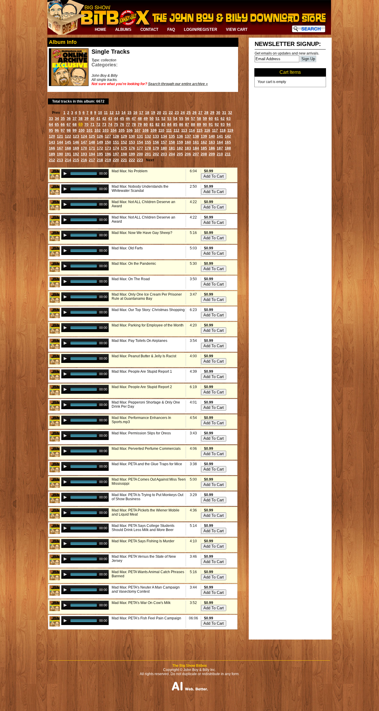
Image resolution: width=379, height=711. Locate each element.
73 (104, 124)
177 (140, 148)
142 (228, 136)
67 (69, 124)
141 (220, 136)
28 (206, 113)
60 (211, 119)
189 (52, 154)
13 (117, 113)
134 (164, 136)
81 (152, 124)
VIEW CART (237, 29)
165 (228, 142)
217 (92, 160)
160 (188, 142)
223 (140, 160)
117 (215, 130)
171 (92, 148)
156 (156, 142)
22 (171, 113)
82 (157, 124)
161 (196, 142)
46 (128, 119)
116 (207, 130)
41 (98, 119)
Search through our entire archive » (178, 84)
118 (223, 130)
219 (108, 160)
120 (52, 136)
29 (212, 113)
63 (229, 119)
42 (104, 119)
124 (84, 136)
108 (145, 130)
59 (205, 119)
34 (57, 119)
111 (169, 130)
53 (169, 119)
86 (181, 124)
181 (172, 148)
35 (63, 119)
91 (211, 124)
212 (52, 160)
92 (217, 124)
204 (172, 154)
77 (128, 124)
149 (100, 142)
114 (192, 130)
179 (156, 148)
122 (68, 136)
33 (51, 119)
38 (80, 119)
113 (184, 130)
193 (84, 154)
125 (92, 136)
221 (124, 160)
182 (180, 148)
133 (156, 136)
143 (52, 142)
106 (129, 130)
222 (132, 160)
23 (177, 113)
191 (68, 154)
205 (180, 154)
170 (84, 148)
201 (148, 154)
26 (194, 113)
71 (92, 124)
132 (148, 136)
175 (124, 148)
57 (193, 119)
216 (84, 160)
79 (140, 124)
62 (223, 119)
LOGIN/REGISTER (200, 29)
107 (137, 130)
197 (116, 154)
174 (116, 148)
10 (100, 113)
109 (153, 130)
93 (223, 124)
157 (164, 142)
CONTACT (149, 29)
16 (135, 113)
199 (132, 154)
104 (113, 130)
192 (76, 154)
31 (224, 113)
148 (92, 142)
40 (92, 119)
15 (129, 113)
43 (110, 119)
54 (175, 119)
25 (189, 113)
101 (89, 130)
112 (176, 130)
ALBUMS (123, 29)
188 (228, 148)
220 (116, 160)
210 (220, 154)
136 (180, 136)
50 (152, 119)
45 (122, 119)
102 (97, 130)
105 (121, 130)
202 (156, 154)
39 (86, 119)
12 (112, 113)
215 (76, 160)
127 (108, 136)
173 (108, 148)
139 (204, 136)
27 (200, 113)
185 (204, 148)
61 (217, 119)
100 (81, 130)
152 (124, 142)
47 (134, 119)
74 (110, 124)
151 (116, 142)
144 (60, 142)
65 (57, 124)
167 (60, 148)
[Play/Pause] (65, 173)
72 (98, 124)
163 (212, 142)
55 (181, 119)
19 (153, 113)
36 (69, 119)
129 (124, 136)
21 (165, 113)
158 (172, 142)
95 (51, 130)
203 (164, 154)
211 (228, 154)
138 (196, 136)
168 (68, 148)
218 (100, 160)
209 (212, 154)
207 (196, 154)
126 (100, 136)
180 (164, 148)
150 (108, 142)
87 (187, 124)
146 (76, 142)
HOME (100, 29)
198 (124, 154)
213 (60, 160)
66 (63, 124)
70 (86, 124)
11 (106, 113)
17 (141, 113)
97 (63, 130)
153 (132, 142)
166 (52, 148)
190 (60, 154)
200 (140, 154)
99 (75, 130)
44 (116, 119)
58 (199, 119)
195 (100, 154)
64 (51, 124)
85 (175, 124)
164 (220, 142)
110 (161, 130)
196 (108, 154)
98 (69, 130)
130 (132, 136)
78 (134, 124)
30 (218, 113)
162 (204, 142)
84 (169, 124)
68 (75, 124)
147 (84, 142)
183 (188, 148)
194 (92, 154)
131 (140, 136)
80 (146, 124)
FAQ (171, 29)
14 (123, 113)
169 (76, 148)
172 (100, 148)
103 (105, 130)
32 (230, 113)
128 (116, 136)
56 (187, 119)
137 (188, 136)
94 (229, 124)
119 (230, 130)
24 (183, 113)
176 (132, 148)
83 (163, 124)
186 (212, 148)
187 (220, 148)
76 (122, 124)
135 (172, 136)
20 (159, 113)
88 (193, 124)
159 (180, 142)
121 (60, 136)
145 (68, 142)
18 (147, 113)
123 (76, 136)
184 (196, 148)
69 (80, 124)
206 (188, 154)
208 (204, 154)
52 (163, 119)
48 (140, 119)
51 (157, 119)
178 (148, 148)
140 (212, 136)
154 (140, 142)
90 (205, 124)
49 (146, 119)
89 (199, 124)
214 (68, 160)
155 (148, 142)
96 (57, 130)
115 (200, 130)
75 (116, 124)
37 (75, 119)
